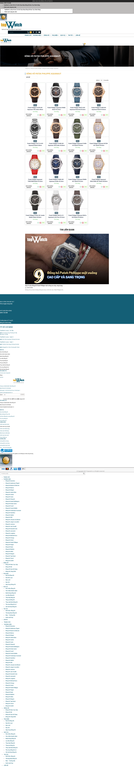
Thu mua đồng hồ (4, 418)
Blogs (1, 375)
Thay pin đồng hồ (3, 362)
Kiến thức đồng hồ (10, 610)
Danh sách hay (9, 617)
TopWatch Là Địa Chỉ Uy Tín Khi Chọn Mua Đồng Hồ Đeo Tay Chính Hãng (22, 5)
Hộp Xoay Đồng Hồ (11, 584)
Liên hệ (78, 35)
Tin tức (70, 35)
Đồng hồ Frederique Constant (13, 510)
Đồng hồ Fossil (9, 506)
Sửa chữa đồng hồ (4, 351)
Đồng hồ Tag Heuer (11, 556)
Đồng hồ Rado (9, 547)
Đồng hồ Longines (10, 533)
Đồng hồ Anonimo (10, 481)
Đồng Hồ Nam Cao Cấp (12, 564)
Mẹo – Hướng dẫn (10, 615)
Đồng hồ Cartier (10, 494)
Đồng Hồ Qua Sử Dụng (11, 569)
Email (1, 394)
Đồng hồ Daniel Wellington (12, 501)
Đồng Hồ (46, 35)
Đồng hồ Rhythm (10, 549)
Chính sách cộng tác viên (10, 7)
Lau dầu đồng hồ (3, 358)
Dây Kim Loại (9, 577)
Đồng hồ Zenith (10, 560)
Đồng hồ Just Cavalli (11, 526)
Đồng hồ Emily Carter (11, 503)
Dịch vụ (62, 35)
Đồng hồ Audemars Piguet (12, 483)
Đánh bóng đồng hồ (4, 356)
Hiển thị (97, 80)
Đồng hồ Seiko (9, 551)
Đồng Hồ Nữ (9, 567)
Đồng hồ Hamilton (10, 512)
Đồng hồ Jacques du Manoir (13, 519)
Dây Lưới (8, 580)
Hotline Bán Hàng (6, 310)
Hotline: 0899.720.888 (5, 3)
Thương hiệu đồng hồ (11, 613)
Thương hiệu (37, 35)
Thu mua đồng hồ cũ (4, 367)
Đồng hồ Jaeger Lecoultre (12, 522)
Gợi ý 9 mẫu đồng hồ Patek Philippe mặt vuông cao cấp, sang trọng (43, 285)
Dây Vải (7, 582)
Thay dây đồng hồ (4, 360)
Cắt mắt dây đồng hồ (4, 369)
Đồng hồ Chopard (10, 499)
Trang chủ (28, 35)
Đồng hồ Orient (9, 540)
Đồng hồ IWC (9, 517)
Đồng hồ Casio (9, 497)
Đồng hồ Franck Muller (11, 508)
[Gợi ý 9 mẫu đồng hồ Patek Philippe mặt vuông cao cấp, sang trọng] (67, 259)
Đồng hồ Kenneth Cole (11, 528)
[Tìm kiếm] (24, 32)
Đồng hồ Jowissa (10, 524)
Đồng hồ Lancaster (10, 531)
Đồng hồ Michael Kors (11, 535)
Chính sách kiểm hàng (4, 428)
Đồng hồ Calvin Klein (11, 492)
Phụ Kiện (55, 35)
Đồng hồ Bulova (10, 487)
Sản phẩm (106, 80)
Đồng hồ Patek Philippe (36, 68)
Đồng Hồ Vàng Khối (11, 571)
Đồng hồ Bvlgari (10, 490)
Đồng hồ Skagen (10, 553)
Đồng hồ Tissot (10, 558)
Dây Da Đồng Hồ (10, 575)
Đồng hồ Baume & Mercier (12, 485)
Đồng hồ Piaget (10, 544)
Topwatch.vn (90, 471)
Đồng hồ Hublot (10, 515)
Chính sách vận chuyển (5, 426)
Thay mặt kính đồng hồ (5, 365)
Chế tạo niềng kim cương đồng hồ (7, 416)
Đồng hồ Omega (10, 538)
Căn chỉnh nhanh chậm (5, 354)
